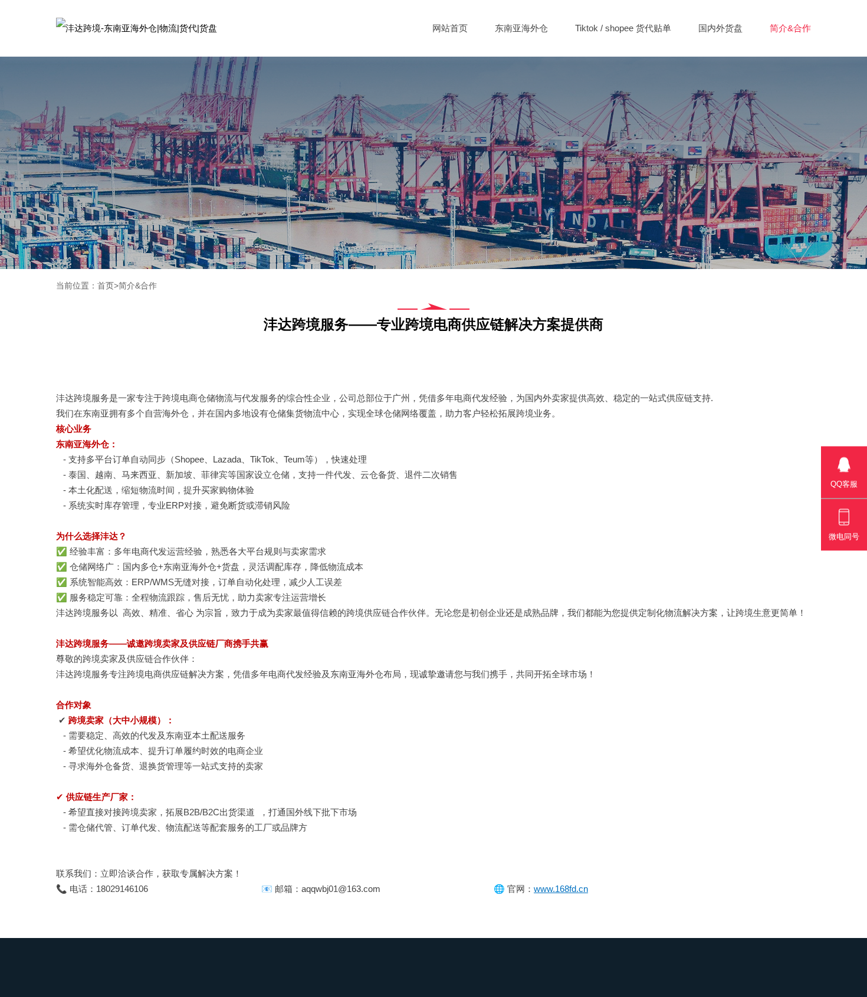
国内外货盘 (720, 28)
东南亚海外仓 (521, 28)
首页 (105, 285)
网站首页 (450, 28)
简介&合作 (790, 28)
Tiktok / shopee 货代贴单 (623, 28)
